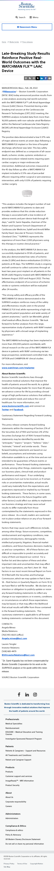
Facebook (18, 409)
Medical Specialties (14, 724)
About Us (9, 797)
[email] (34, 78)
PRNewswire (9, 91)
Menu (35, 17)
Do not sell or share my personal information (25, 844)
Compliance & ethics (14, 830)
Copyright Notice (36, 864)
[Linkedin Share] (42, 78)
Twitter (5, 409)
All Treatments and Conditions (18, 755)
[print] (50, 78)
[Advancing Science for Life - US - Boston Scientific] (27, 6)
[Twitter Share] (38, 78)
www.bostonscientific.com (15, 406)
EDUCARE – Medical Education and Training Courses (24, 733)
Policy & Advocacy (13, 835)
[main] (27, 455)
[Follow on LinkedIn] (27, 694)
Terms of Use (22, 864)
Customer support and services (19, 776)
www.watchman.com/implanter (18, 367)
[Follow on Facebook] (19, 694)
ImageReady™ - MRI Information (20, 781)
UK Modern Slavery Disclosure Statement (23, 839)
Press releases (27, 42)
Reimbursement (12, 728)
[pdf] (26, 78)
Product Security (12, 785)
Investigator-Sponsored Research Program (24, 739)
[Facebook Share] (46, 78)
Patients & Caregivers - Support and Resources (25, 751)
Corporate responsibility (16, 802)
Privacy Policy (9, 864)
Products (9, 772)
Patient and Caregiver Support (18, 760)
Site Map (7, 867)
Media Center (14, 42)
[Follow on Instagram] (35, 694)
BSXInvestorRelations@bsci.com (18, 655)
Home (4, 42)
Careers (9, 806)
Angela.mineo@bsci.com (14, 638)
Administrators (12, 818)
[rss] (30, 78)
